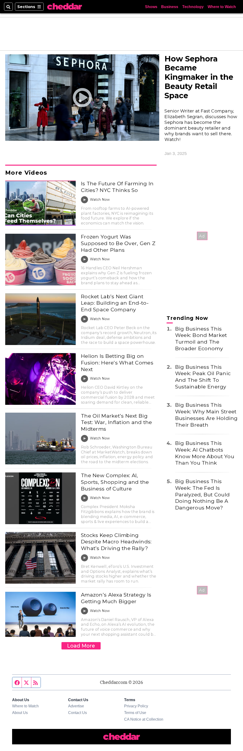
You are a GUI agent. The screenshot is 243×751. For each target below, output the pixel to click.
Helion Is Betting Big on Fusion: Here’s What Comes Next (117, 362)
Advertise (76, 706)
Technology (193, 7)
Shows (151, 7)
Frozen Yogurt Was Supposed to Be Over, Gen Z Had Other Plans (118, 243)
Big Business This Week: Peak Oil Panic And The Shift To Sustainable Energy (203, 377)
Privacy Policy (136, 706)
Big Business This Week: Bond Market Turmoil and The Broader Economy (201, 338)
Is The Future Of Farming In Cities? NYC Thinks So (117, 186)
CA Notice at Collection (143, 719)
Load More (81, 646)
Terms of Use (135, 712)
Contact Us (77, 712)
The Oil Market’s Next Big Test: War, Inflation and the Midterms (116, 422)
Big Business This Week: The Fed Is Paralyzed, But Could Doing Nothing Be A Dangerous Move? (202, 494)
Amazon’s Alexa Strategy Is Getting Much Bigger (116, 598)
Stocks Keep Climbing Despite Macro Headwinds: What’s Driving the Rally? (116, 541)
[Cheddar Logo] (64, 6)
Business (169, 7)
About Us (20, 712)
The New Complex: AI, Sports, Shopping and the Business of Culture (115, 481)
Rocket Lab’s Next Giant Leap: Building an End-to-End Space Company (115, 303)
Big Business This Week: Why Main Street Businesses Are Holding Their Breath (206, 415)
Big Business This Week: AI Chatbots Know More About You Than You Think (204, 453)
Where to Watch (222, 7)
